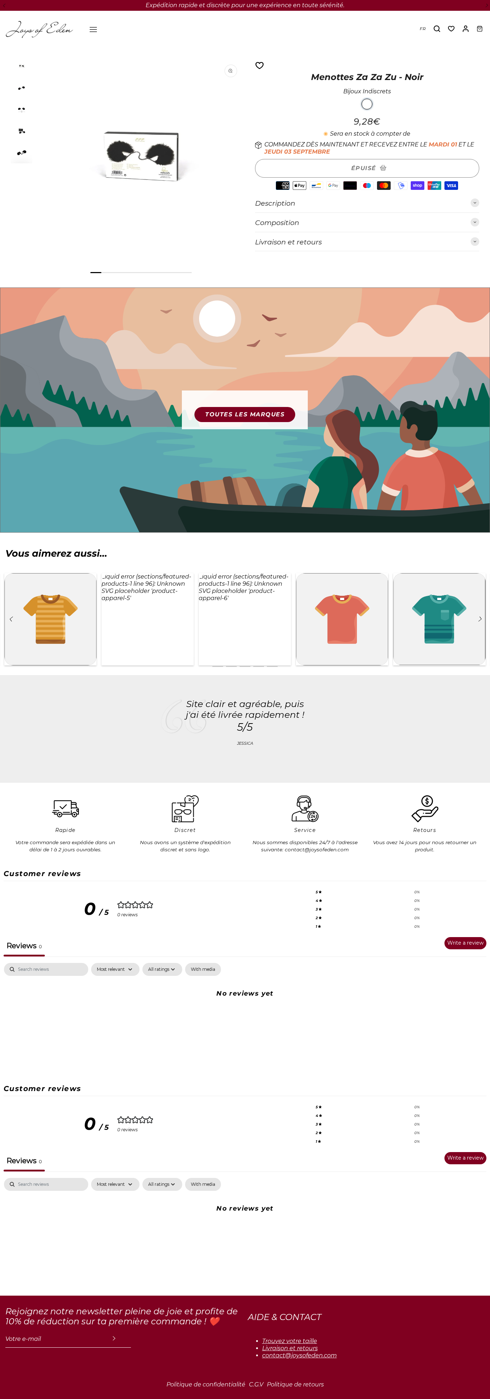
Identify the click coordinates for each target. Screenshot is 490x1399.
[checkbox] (203, 969)
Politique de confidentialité (205, 1384)
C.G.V (256, 1384)
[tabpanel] (245, 1017)
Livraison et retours (290, 1348)
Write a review (465, 943)
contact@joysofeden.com (299, 1355)
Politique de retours (295, 1384)
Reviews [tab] (24, 945)
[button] (3, 5)
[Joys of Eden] (39, 28)
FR (423, 28)
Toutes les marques (244, 414)
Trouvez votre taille (289, 1341)
